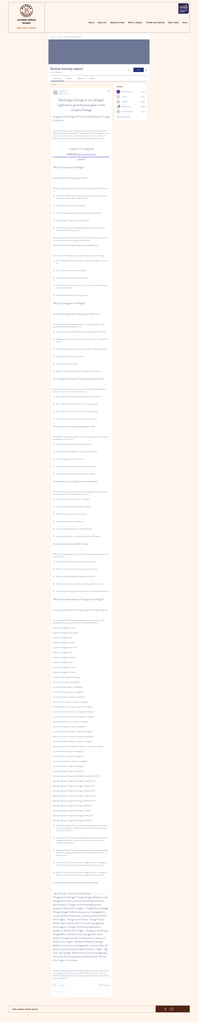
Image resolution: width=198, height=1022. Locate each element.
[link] (57, 78)
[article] (81, 543)
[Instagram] (172, 1009)
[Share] (109, 91)
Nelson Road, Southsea (26, 28)
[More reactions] (61, 985)
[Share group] (146, 69)
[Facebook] (165, 1009)
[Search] (129, 70)
